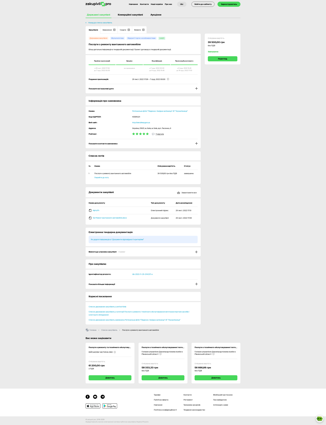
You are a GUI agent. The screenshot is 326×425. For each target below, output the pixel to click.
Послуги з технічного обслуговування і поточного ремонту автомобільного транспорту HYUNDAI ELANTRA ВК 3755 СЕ (216, 347)
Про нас (168, 4)
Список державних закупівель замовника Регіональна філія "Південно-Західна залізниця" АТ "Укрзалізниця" (134, 320)
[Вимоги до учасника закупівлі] (143, 252)
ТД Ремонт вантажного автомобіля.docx (110, 218)
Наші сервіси (157, 4)
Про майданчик (220, 400)
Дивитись (110, 378)
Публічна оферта (161, 400)
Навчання (133, 4)
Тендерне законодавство (194, 410)
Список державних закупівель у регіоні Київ (107, 307)
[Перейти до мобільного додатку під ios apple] (93, 405)
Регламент (188, 400)
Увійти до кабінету (203, 4)
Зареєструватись (229, 4)
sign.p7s (96, 210)
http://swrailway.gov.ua (141, 122)
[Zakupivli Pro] (98, 4)
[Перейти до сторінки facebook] (88, 396)
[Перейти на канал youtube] (95, 396)
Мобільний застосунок (223, 395)
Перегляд (222, 59)
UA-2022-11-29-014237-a (142, 274)
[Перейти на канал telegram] (103, 396)
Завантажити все (189, 193)
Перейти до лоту (101, 177)
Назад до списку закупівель (100, 23)
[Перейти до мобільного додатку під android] (109, 405)
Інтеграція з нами (220, 405)
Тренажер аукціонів (192, 405)
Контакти (144, 4)
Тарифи (157, 395)
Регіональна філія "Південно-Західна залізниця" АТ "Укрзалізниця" (160, 111)
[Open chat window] (319, 418)
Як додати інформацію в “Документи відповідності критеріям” (117, 239)
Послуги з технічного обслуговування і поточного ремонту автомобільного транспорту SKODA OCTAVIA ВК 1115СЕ (163, 347)
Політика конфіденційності (165, 410)
